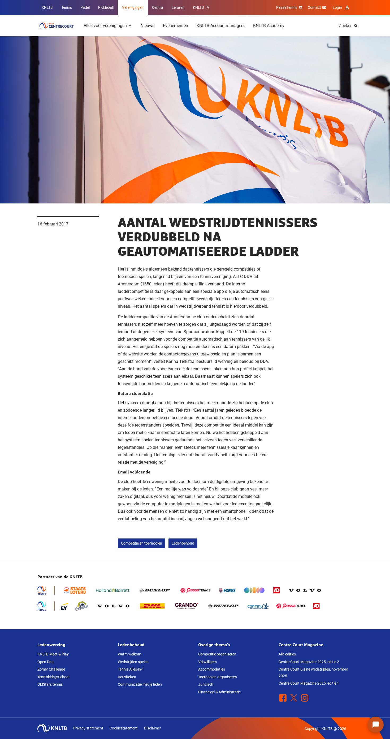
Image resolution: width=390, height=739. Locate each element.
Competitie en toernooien (141, 543)
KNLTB (47, 7)
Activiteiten (127, 677)
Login (337, 7)
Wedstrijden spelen (133, 662)
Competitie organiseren (217, 654)
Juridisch (205, 684)
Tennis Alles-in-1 (131, 669)
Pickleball (106, 7)
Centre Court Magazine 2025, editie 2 (309, 662)
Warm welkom (129, 654)
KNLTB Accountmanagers (221, 25)
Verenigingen (133, 7)
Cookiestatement (124, 728)
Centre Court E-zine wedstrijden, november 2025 (313, 672)
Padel (85, 7)
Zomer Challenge (51, 669)
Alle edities (287, 654)
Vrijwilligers (207, 662)
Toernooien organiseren (217, 677)
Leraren (178, 7)
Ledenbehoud (183, 543)
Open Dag (45, 662)
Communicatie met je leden (140, 684)
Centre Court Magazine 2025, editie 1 (309, 683)
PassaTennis (286, 7)
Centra (157, 7)
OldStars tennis (50, 684)
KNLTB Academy (268, 25)
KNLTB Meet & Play (53, 654)
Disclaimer (152, 728)
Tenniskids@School (53, 677)
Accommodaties (211, 669)
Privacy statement (88, 728)
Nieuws (147, 25)
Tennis (66, 7)
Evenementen (175, 25)
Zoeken (346, 25)
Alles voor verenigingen (105, 25)
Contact (314, 7)
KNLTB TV (201, 7)
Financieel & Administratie (219, 692)
